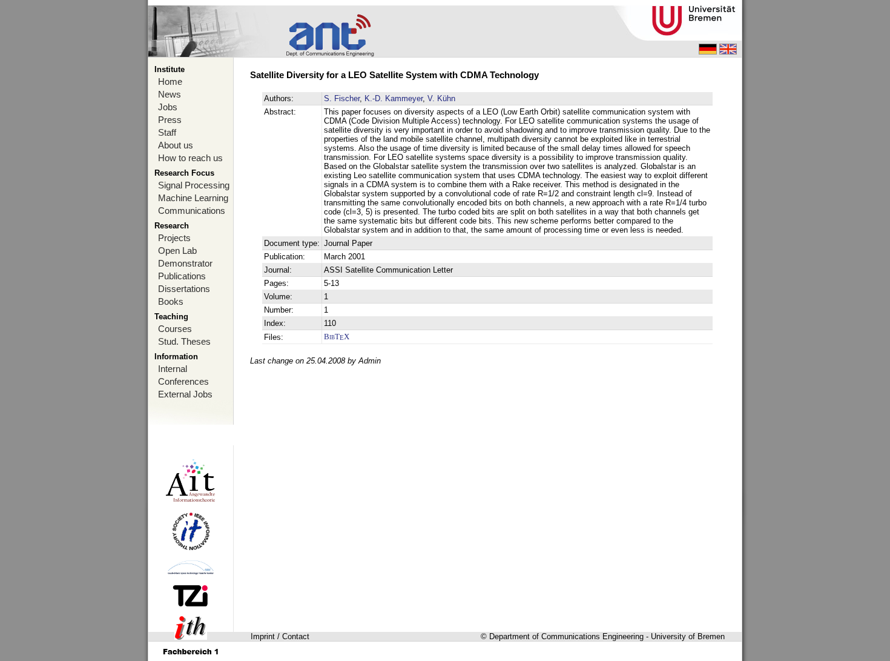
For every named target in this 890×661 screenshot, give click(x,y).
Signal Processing (193, 185)
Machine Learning (193, 198)
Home (170, 81)
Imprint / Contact (280, 636)
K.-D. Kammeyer (393, 98)
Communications (191, 210)
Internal (172, 369)
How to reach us (190, 158)
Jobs (167, 107)
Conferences (183, 381)
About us (175, 145)
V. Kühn (441, 98)
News (169, 94)
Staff (167, 132)
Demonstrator (185, 263)
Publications (182, 276)
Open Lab (177, 250)
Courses (175, 329)
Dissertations (184, 289)
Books (170, 301)
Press (170, 120)
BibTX (336, 336)
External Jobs (185, 394)
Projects (174, 238)
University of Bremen (688, 636)
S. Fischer (342, 98)
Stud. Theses (184, 341)
